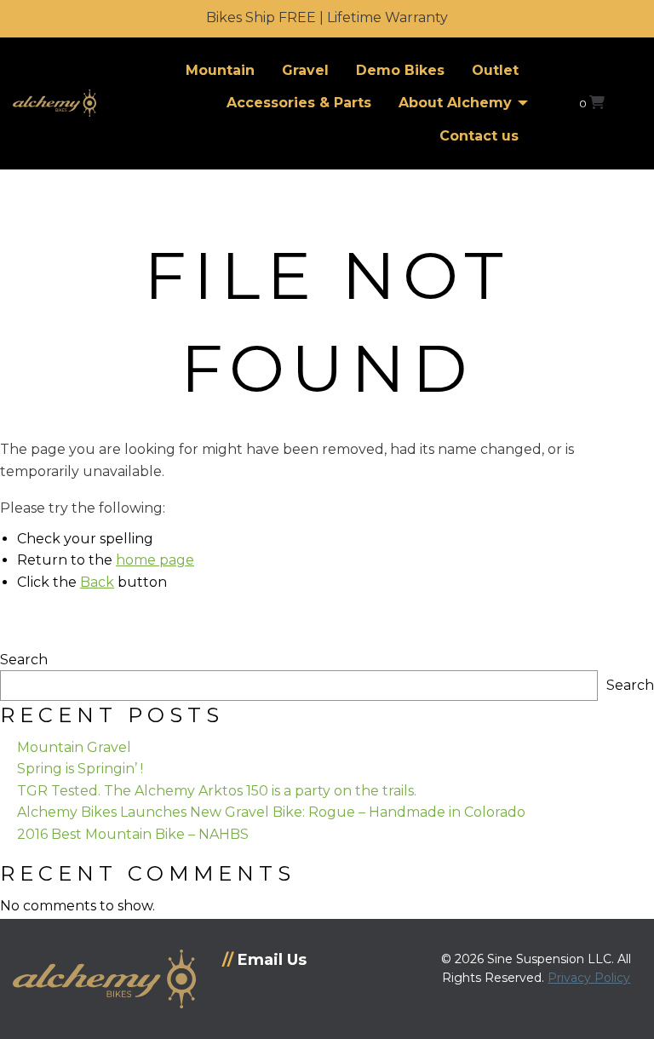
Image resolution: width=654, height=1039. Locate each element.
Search (24, 660)
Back (97, 582)
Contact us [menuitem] (479, 136)
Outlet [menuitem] (495, 70)
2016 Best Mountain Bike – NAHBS (133, 834)
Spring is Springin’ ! (80, 769)
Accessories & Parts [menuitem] (299, 103)
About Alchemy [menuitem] (455, 103)
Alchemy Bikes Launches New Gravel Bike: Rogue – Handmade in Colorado (271, 812)
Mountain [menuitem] (220, 70)
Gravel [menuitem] (305, 70)
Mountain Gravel (74, 747)
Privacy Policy (589, 977)
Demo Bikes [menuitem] (400, 70)
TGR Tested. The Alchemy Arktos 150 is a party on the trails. (216, 791)
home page (155, 560)
